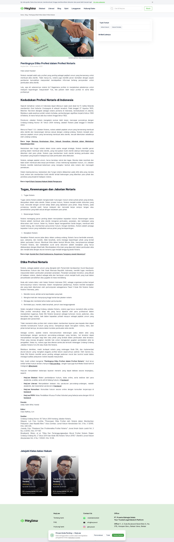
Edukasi (42, 8)
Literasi (51, 8)
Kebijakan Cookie (74, 537)
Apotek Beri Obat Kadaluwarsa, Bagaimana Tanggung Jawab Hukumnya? (57, 254)
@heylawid (33, 366)
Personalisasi (98, 535)
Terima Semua (118, 535)
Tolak (108, 535)
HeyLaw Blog (55, 364)
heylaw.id (64, 380)
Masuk (148, 8)
